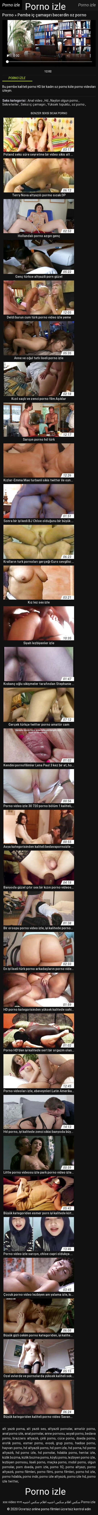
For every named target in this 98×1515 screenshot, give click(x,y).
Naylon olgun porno (64, 100)
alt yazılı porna (13, 1429)
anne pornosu (55, 1433)
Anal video (35, 100)
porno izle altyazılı (52, 1476)
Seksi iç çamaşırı (33, 104)
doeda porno (85, 1438)
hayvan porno (12, 1448)
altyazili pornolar (60, 1429)
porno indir (30, 1476)
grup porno (64, 1443)
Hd (46, 100)
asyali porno (75, 1433)
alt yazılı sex (36, 1429)
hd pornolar (46, 1452)
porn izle (41, 1467)
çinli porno (47, 1438)
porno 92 (57, 1467)
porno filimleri (25, 1472)
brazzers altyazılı (25, 1438)
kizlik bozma (11, 1457)
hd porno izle (26, 1452)
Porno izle (88, 1502)
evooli (49, 1443)
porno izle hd (76, 1476)
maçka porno (57, 1462)
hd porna (74, 1448)
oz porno (78, 104)
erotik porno (11, 1443)
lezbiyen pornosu (15, 1462)
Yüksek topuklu (58, 104)
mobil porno (77, 1462)
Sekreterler (10, 104)
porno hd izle (85, 1472)
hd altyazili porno (35, 1448)
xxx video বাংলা (12, 1502)
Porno (8, 15)
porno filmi (45, 1472)
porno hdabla (11, 1476)
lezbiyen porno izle (81, 1457)
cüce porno (65, 1438)
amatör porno (84, 1429)
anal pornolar (34, 1433)
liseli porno (37, 1462)
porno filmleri (64, 1472)
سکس (76, 1502)
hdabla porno (67, 1452)
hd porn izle (58, 1448)
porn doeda (24, 1467)
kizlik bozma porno (35, 1457)
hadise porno (85, 1443)
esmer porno (33, 1443)
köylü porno (58, 1457)
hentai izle (87, 1452)
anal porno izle (12, 1433)
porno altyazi (75, 1467)
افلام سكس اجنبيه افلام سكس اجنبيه (47, 1502)
